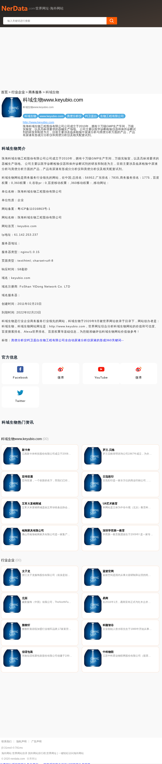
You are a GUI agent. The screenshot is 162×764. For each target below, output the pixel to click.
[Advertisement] (81, 57)
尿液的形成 (98, 340)
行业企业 (18, 92)
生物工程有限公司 (52, 340)
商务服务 (35, 92)
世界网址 (32, 758)
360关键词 (113, 340)
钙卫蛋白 (33, 340)
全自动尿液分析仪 (77, 340)
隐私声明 (21, 741)
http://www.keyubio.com (38, 122)
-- (122, 340)
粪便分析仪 (19, 340)
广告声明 (36, 741)
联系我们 (6, 741)
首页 (4, 92)
